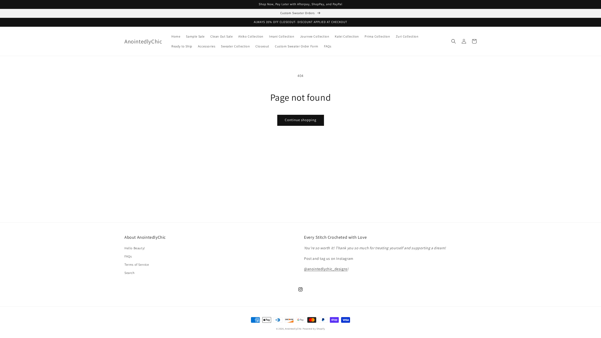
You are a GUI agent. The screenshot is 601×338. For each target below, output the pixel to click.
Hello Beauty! (134, 248)
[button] (453, 41)
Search (129, 273)
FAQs (128, 256)
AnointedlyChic (293, 328)
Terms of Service (136, 264)
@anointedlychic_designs (326, 268)
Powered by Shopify (314, 328)
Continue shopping (300, 120)
